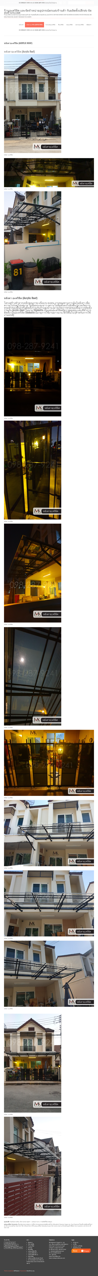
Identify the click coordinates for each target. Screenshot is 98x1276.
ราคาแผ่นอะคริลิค (50, 25)
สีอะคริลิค (61, 25)
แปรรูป (20, 1247)
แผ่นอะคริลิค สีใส (32, 1251)
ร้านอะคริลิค (8, 1247)
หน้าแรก (21, 25)
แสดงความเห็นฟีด (77, 1246)
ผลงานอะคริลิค (80, 25)
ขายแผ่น (7, 1242)
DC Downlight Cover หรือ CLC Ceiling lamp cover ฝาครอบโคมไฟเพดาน (38, 3)
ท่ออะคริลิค (69, 25)
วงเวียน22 (14, 1247)
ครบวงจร (13, 1242)
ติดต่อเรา (89, 25)
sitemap (30, 1247)
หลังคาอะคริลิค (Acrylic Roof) (34, 25)
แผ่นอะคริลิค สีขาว (32, 1253)
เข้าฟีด (75, 1244)
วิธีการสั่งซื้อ (31, 1244)
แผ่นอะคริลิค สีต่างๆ (33, 1254)
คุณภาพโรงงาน (8, 1245)
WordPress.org (77, 1247)
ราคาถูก (15, 1245)
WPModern (17, 1271)
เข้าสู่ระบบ (75, 1242)
